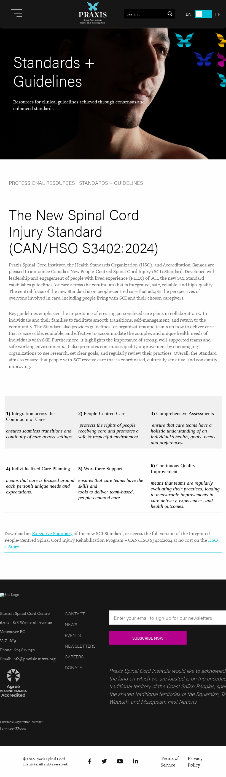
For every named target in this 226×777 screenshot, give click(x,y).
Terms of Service (170, 761)
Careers (74, 656)
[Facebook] (90, 761)
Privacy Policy (195, 761)
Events (73, 635)
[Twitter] (104, 761)
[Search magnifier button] (170, 13)
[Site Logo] (93, 14)
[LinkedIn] (135, 761)
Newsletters (80, 646)
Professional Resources (42, 182)
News (71, 624)
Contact (75, 613)
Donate (73, 667)
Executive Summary (52, 533)
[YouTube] (120, 761)
